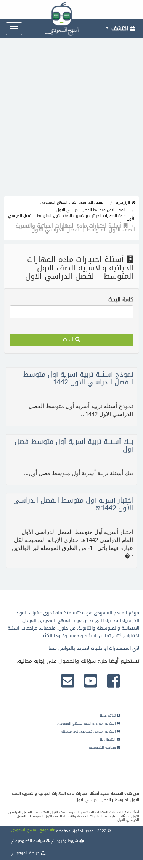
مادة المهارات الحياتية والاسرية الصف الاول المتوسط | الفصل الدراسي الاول (71, 217)
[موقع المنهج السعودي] (71, 9)
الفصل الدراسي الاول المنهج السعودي (72, 202)
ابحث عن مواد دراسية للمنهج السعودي (87, 723)
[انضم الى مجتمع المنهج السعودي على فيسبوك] (113, 681)
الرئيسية (123, 202)
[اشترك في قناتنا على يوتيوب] (90, 681)
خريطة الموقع (28, 853)
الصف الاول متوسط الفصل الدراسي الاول (91, 210)
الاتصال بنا (108, 739)
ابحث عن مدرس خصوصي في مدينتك (89, 731)
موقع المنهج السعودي (30, 830)
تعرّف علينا (108, 715)
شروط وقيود (67, 840)
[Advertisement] (71, 121)
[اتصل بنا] (67, 681)
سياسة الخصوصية (103, 747)
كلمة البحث (120, 300)
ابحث (69, 339)
